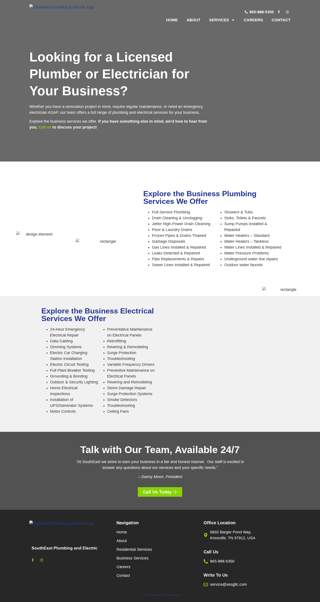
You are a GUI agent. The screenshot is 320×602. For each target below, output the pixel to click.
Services (219, 20)
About (193, 20)
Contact (281, 20)
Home (172, 20)
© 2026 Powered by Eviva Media (160, 595)
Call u (44, 127)
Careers (253, 20)
